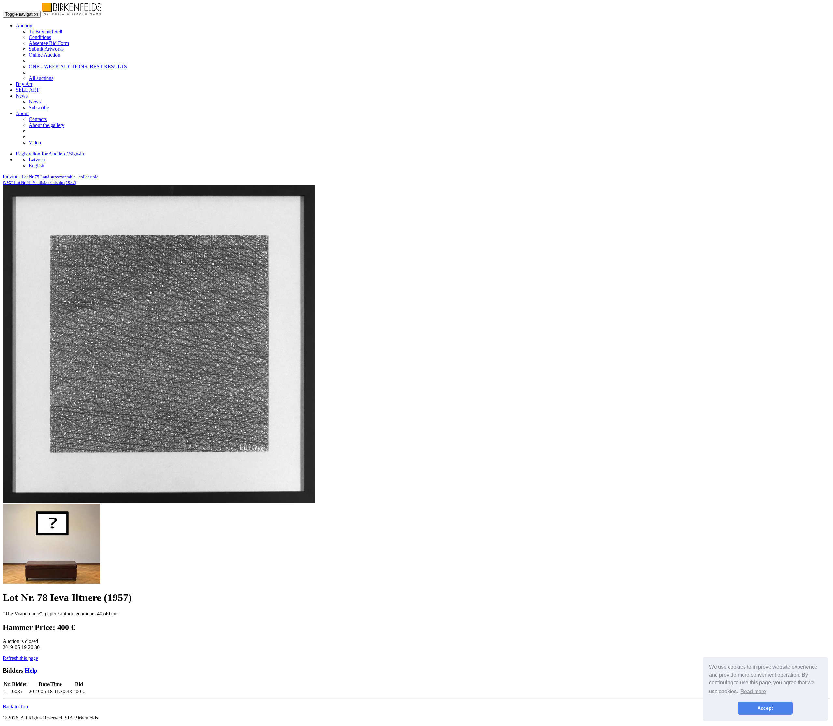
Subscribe (39, 107)
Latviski (37, 159)
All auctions (41, 78)
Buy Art (24, 84)
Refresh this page (20, 658)
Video (35, 142)
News (35, 101)
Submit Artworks (46, 49)
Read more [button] (753, 691)
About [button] (22, 113)
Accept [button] (765, 708)
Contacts (38, 119)
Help (31, 670)
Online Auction (44, 55)
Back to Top (15, 706)
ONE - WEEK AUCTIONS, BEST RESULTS (78, 66)
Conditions (40, 37)
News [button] (22, 96)
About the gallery (46, 125)
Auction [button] (24, 25)
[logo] (72, 14)
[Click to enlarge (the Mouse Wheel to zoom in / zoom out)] (159, 501)
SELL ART (27, 90)
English (36, 165)
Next (39, 182)
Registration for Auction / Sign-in (50, 153)
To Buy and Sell (45, 31)
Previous (50, 176)
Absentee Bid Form (49, 43)
